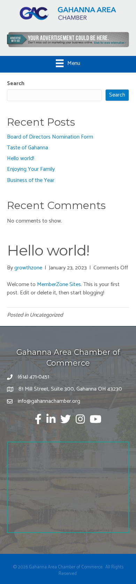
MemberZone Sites (59, 284)
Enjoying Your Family (31, 169)
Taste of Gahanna (27, 147)
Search (15, 83)
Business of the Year (30, 180)
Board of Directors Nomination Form (50, 137)
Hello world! (20, 158)
